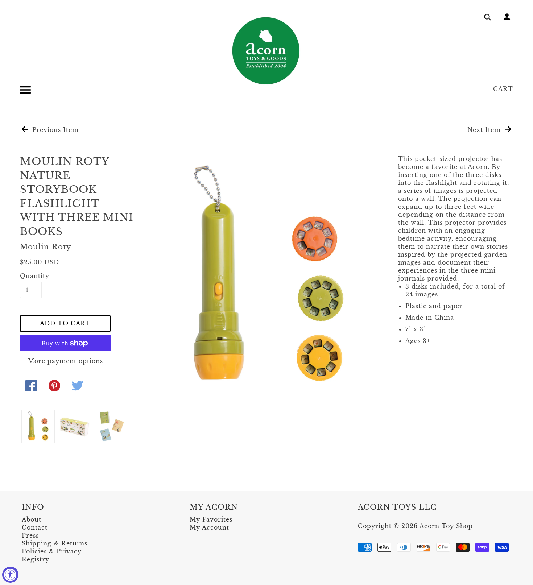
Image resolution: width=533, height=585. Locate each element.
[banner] (266, 51)
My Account (209, 527)
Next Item (485, 129)
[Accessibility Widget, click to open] (10, 575)
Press (30, 535)
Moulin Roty (45, 246)
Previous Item (54, 129)
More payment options (65, 361)
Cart (503, 88)
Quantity (31, 275)
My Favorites (211, 519)
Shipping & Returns (54, 543)
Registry (35, 559)
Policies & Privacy (52, 551)
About (31, 519)
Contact (34, 527)
